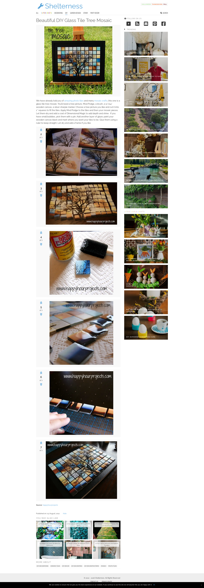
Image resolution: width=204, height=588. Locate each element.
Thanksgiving (157, 4)
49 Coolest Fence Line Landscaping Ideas (143, 204)
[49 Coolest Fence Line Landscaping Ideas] (146, 196)
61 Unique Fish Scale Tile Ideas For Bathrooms (50, 544)
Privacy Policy (107, 581)
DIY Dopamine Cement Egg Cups (140, 337)
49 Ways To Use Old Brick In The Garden (145, 129)
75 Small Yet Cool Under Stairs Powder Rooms (145, 103)
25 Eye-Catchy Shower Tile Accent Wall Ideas (78, 524)
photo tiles (112, 566)
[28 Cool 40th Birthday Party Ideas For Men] (146, 145)
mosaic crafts (100, 100)
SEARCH (165, 13)
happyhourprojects (50, 505)
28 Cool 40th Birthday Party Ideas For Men (144, 154)
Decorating (58, 13)
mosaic (103, 566)
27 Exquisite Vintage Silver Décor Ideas (145, 53)
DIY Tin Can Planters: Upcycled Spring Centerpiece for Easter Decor (144, 234)
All (37, 13)
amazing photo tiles (74, 100)
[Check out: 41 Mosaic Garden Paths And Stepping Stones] (50, 530)
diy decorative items (91, 566)
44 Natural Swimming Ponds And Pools (144, 180)
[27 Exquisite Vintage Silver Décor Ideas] (146, 44)
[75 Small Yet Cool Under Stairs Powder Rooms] (146, 95)
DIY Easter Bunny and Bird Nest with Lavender (144, 310)
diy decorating (77, 566)
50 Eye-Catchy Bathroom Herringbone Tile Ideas (106, 544)
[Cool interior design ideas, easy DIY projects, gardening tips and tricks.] (60, 10)
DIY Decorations (42, 566)
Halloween (146, 4)
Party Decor (94, 13)
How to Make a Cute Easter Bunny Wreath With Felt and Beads (142, 285)
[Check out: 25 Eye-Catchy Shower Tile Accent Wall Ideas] (78, 530)
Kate (65, 514)
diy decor (65, 566)
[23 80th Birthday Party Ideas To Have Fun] (146, 69)
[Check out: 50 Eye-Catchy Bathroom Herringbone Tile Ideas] (106, 549)
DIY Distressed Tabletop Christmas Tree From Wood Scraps (106, 524)
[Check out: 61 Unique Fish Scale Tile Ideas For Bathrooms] (50, 549)
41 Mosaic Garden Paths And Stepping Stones (50, 524)
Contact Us (94, 581)
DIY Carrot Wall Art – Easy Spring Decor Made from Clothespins (143, 260)
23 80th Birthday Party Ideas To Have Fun (144, 77)
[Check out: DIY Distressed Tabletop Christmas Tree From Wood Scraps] (106, 530)
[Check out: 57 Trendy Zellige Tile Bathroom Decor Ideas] (78, 549)
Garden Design (75, 13)
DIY (66, 13)
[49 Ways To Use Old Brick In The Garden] (146, 120)
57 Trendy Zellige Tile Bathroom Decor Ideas (78, 544)
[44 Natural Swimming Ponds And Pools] (146, 171)
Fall (165, 4)
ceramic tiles (55, 566)
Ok (154, 585)
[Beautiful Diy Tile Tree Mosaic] (78, 94)
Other (85, 13)
